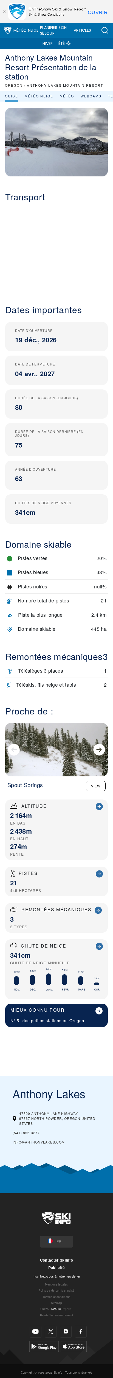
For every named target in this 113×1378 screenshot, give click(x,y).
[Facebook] (81, 1332)
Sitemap (56, 1303)
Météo (67, 96)
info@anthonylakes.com (39, 1142)
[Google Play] (44, 1346)
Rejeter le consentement (56, 1315)
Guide (11, 96)
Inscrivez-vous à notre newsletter (56, 1276)
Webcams (91, 96)
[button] (105, 30)
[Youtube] (35, 1332)
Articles (82, 30)
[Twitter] (50, 1332)
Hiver (48, 43)
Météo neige (39, 96)
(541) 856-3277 (26, 1132)
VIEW (95, 786)
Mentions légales (56, 1284)
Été (61, 43)
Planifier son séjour (53, 30)
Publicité (56, 1267)
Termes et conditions (56, 1297)
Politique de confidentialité (57, 1290)
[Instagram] (66, 1332)
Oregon (76, 1020)
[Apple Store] (74, 1346)
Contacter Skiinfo (56, 1260)
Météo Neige (26, 30)
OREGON (14, 85)
